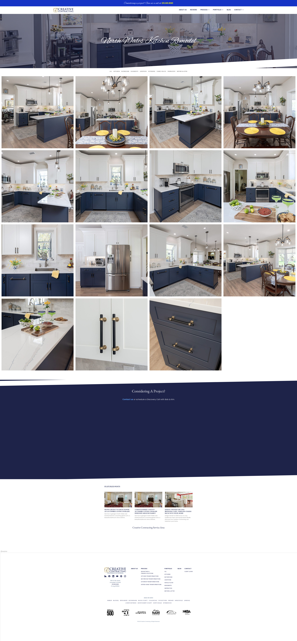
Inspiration (171, 71)
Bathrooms (125, 71)
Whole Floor (169, 583)
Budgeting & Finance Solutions (147, 572)
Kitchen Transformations (149, 576)
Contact (238, 10)
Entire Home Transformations (151, 584)
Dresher (170, 600)
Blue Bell (116, 600)
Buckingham (133, 600)
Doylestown (162, 600)
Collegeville (153, 600)
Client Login (188, 571)
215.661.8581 (167, 3)
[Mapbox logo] (3, 551)
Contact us (128, 399)
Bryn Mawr (123, 600)
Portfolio (217, 10)
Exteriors (151, 71)
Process (204, 10)
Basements (134, 71)
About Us (183, 10)
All (111, 71)
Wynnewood (167, 603)
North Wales (157, 603)
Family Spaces (161, 71)
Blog (229, 10)
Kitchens (117, 71)
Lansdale (187, 600)
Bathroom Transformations (150, 579)
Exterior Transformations (150, 582)
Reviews (193, 10)
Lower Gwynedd (130, 603)
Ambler (109, 600)
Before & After (182, 71)
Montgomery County (145, 603)
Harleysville (179, 600)
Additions (143, 71)
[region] (148, 541)
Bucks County (143, 600)
